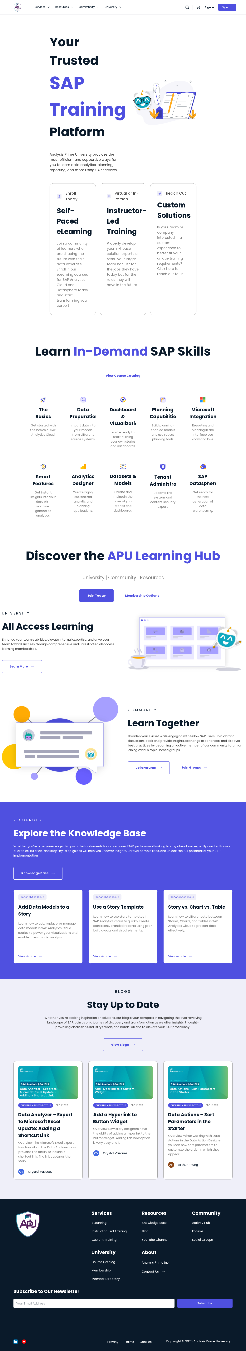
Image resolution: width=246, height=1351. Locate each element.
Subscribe (204, 1303)
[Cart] (198, 7)
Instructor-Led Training (109, 1231)
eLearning (99, 1223)
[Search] (187, 7)
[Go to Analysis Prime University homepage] (17, 7)
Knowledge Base (154, 1223)
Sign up (227, 7)
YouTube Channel (155, 1239)
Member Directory (105, 1279)
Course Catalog (103, 1262)
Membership (101, 1270)
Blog (145, 1231)
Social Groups (202, 1239)
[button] (153, 1271)
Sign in (209, 7)
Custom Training (104, 1239)
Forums (197, 1231)
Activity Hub (201, 1223)
